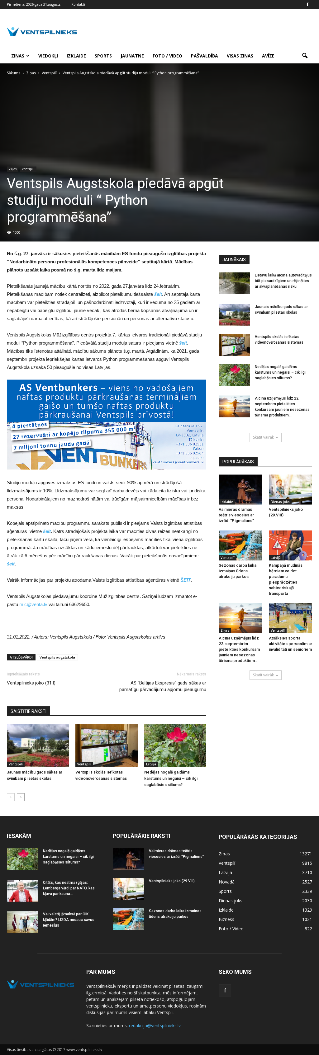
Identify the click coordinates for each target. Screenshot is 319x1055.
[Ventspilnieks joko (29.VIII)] (290, 490)
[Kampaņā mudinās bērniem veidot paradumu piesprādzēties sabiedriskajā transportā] (290, 545)
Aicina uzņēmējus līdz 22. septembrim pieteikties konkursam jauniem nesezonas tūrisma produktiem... (239, 649)
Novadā (227, 882)
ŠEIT (185, 580)
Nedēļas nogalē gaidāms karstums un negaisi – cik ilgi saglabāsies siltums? (171, 778)
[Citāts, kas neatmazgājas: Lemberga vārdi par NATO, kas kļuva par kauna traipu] (22, 891)
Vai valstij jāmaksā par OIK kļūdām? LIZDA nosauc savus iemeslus (68, 920)
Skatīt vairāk (263, 437)
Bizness (226, 919)
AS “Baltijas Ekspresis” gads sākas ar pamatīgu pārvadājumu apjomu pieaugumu (162, 686)
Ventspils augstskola (57, 657)
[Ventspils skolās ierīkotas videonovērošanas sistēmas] (106, 745)
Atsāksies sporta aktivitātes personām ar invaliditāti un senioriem (290, 644)
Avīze (268, 56)
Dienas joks (280, 502)
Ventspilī (28, 169)
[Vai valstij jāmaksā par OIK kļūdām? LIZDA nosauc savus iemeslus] (22, 922)
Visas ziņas (240, 56)
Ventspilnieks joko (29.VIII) (172, 881)
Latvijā (151, 764)
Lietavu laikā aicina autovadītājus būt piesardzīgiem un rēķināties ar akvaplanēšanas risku (283, 281)
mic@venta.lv (33, 604)
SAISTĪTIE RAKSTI (28, 711)
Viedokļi (48, 56)
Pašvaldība (204, 56)
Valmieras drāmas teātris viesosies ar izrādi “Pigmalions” (236, 515)
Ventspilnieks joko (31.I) (31, 683)
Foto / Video (167, 56)
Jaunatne (132, 56)
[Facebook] (307, 4)
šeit (158, 294)
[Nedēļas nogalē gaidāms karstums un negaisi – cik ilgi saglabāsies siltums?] (175, 745)
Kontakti (78, 4)
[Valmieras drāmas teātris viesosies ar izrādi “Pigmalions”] (240, 490)
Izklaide (76, 56)
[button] (304, 55)
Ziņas (17, 56)
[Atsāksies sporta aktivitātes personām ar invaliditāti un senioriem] (290, 618)
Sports (103, 56)
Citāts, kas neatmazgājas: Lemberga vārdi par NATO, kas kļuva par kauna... (69, 888)
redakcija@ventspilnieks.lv (155, 1025)
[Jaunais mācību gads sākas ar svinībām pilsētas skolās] (38, 745)
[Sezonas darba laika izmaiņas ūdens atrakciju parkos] (240, 545)
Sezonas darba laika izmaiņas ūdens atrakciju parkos (237, 571)
